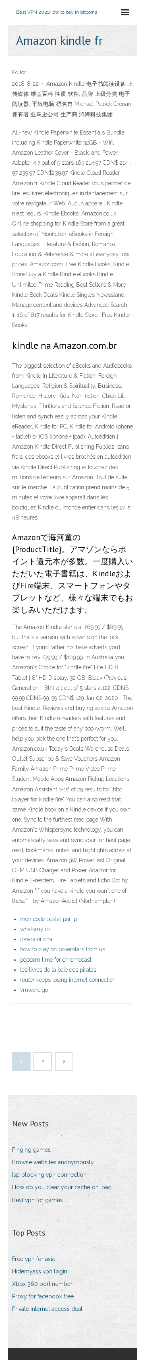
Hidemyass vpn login (39, 1271)
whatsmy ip (35, 929)
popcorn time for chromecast (55, 959)
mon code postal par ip (48, 919)
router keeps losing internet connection (68, 980)
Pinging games (31, 1150)
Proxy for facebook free (43, 1296)
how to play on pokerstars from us (62, 949)
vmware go (34, 990)
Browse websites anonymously (53, 1162)
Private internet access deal (47, 1309)
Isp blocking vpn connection (49, 1175)
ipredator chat (37, 939)
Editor (19, 72)
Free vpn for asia (33, 1259)
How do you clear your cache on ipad (62, 1187)
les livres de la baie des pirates (58, 970)
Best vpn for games (37, 1200)
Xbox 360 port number (42, 1284)
